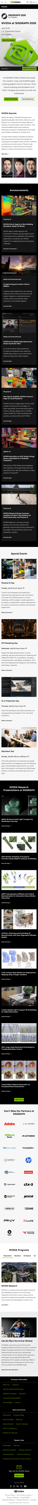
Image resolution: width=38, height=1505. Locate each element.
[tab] (7, 1256)
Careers (18, 1402)
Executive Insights (9, 1450)
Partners (17, 1445)
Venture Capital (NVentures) (13, 1389)
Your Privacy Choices (24, 1495)
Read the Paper (5, 826)
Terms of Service (13, 1497)
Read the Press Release (10, 248)
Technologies (7, 1402)
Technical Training (23, 1454)
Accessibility (25, 1497)
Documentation (8, 1454)
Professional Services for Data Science (17, 1459)
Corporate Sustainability (12, 1398)
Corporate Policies (8, 1500)
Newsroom (7, 1415)
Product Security (23, 1500)
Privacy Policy (10, 1495)
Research (22, 1394)
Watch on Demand (6, 670)
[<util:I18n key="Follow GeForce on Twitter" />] (21, 1486)
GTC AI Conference (10, 1428)
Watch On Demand (6, 612)
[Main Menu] (2, 2)
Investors (15, 1385)
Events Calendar (22, 1424)
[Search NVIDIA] (5, 2)
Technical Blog (8, 1419)
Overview (4, 69)
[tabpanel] (19, 1284)
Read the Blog (7, 306)
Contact (33, 1500)
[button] (27, 3)
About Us (6, 1385)
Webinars (19, 1419)
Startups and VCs (25, 1450)
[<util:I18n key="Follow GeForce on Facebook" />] (11, 1486)
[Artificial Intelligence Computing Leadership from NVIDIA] (15, 2)
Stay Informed (8, 1424)
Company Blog (18, 1415)
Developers (7, 1445)
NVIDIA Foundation (10, 1394)
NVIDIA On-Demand (10, 1433)
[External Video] (19, 1272)
